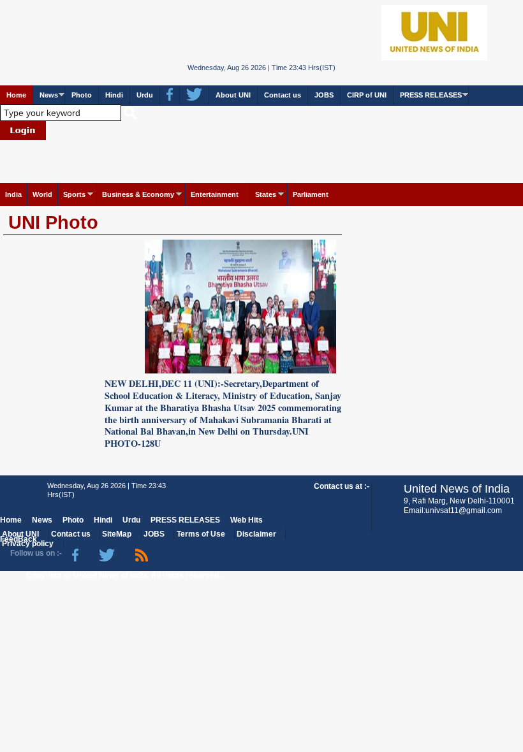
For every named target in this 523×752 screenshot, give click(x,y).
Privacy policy (28, 543)
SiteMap (116, 534)
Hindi (114, 95)
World (42, 194)
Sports (74, 194)
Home (16, 95)
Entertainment (215, 194)
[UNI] (261, 32)
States (265, 194)
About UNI (233, 95)
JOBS (324, 95)
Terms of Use (201, 534)
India (13, 194)
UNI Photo (53, 222)
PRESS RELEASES (431, 95)
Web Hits (246, 520)
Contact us (282, 95)
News (49, 95)
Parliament (310, 194)
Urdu (144, 95)
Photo (81, 95)
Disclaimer (256, 534)
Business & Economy (138, 194)
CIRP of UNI (367, 95)
